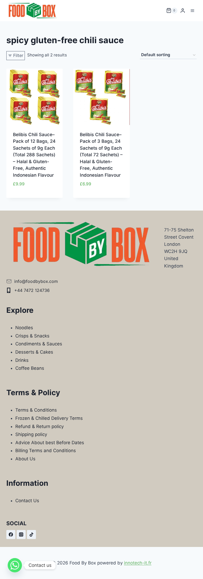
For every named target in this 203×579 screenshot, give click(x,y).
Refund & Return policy (39, 426)
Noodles (24, 327)
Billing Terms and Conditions (45, 450)
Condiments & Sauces (38, 343)
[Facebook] (10, 534)
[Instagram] (21, 534)
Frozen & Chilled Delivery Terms (49, 418)
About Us (25, 458)
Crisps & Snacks (32, 336)
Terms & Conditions (36, 410)
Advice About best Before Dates (49, 442)
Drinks (22, 360)
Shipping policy (31, 434)
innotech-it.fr (137, 562)
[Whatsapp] (15, 565)
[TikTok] (31, 534)
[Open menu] (192, 10)
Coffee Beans (29, 368)
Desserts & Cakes (34, 352)
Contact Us (27, 500)
